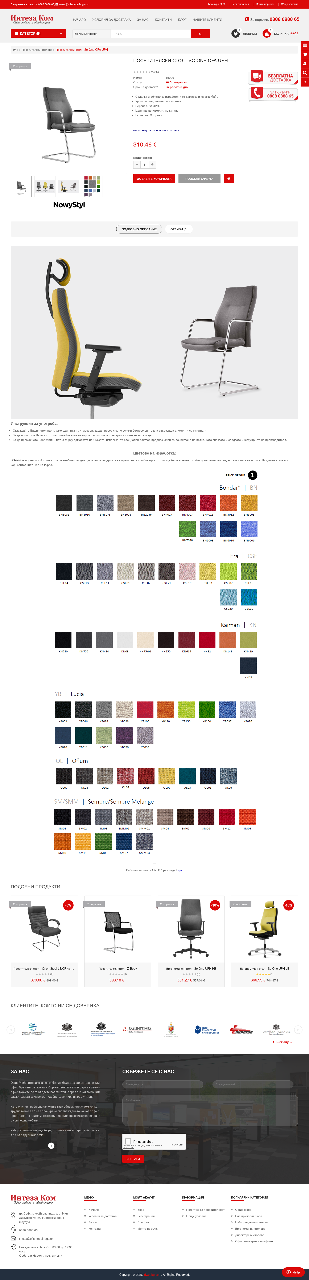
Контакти (94, 1228)
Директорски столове (249, 1235)
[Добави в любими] (229, 178)
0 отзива (154, 71)
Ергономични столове (250, 1228)
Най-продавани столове (251, 1222)
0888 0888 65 (46, 4)
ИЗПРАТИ (133, 1159)
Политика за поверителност (205, 1209)
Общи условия (289, 4)
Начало (93, 1209)
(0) (51, 974)
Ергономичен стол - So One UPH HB (191, 968)
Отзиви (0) (179, 229)
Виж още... (284, 1042)
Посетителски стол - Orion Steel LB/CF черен (44, 968)
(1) (271, 974)
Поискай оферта (199, 178)
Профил (143, 1222)
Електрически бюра (248, 1216)
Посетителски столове (37, 49)
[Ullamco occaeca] (44, 929)
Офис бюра (243, 1209)
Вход (140, 1209)
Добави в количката (154, 178)
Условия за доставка (102, 1216)
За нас (93, 1222)
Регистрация (146, 1216)
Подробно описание (139, 229)
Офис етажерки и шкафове (254, 1241)
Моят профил (240, 4)
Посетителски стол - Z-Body (118, 968)
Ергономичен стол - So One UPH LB (264, 968)
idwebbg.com (152, 1274)
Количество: (142, 157)
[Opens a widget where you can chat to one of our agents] (293, 1272)
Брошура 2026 (217, 4)
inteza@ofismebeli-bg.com (74, 4)
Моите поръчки (265, 4)
